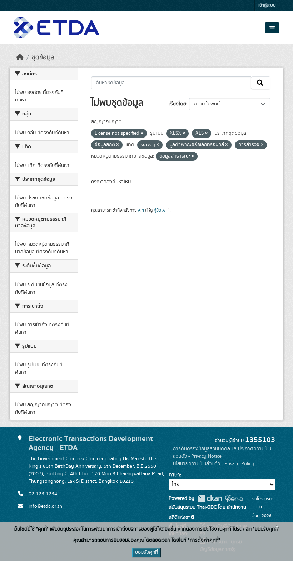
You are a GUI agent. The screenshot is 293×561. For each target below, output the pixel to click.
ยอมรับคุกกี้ (146, 552)
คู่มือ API (161, 210)
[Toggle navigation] (272, 27)
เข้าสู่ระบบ (267, 5)
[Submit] (260, 82)
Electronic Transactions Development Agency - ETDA (91, 443)
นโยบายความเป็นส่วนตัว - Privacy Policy (213, 463)
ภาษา (174, 474)
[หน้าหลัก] (20, 57)
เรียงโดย (177, 104)
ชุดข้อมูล (43, 57)
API (141, 210)
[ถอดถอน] (142, 133)
